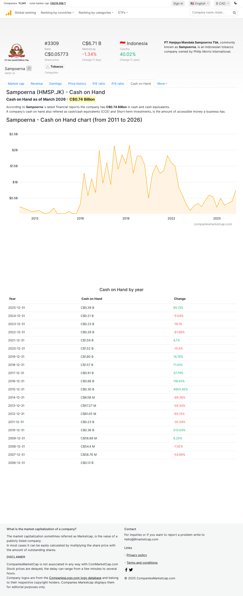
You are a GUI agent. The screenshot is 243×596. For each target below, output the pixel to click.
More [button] (161, 83)
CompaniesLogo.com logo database (75, 578)
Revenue (37, 83)
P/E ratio (99, 83)
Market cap (16, 83)
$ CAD (221, 3)
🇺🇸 (197, 3)
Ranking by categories (95, 12)
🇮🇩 (134, 43)
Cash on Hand (141, 83)
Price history (77, 83)
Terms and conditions (142, 562)
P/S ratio (118, 83)
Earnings (55, 83)
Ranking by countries (56, 12)
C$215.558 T (58, 3)
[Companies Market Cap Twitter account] (131, 570)
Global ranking (25, 12)
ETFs (121, 12)
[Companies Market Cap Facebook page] (126, 570)
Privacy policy (137, 555)
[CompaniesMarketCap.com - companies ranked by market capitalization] (8, 12)
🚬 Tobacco (54, 66)
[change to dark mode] (235, 3)
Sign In (178, 3)
